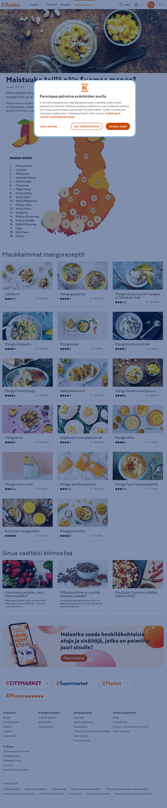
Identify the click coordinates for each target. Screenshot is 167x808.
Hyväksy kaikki (118, 126)
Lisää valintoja (48, 126)
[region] (85, 108)
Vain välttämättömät (87, 126)
